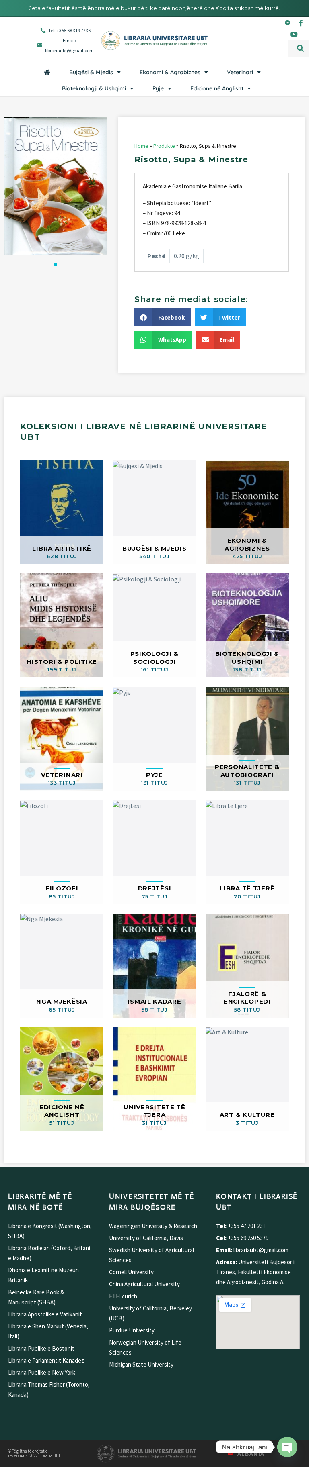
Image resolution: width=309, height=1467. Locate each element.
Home (141, 146)
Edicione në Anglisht (216, 88)
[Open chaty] (287, 1447)
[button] (300, 48)
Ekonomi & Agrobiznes (170, 72)
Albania (251, 1454)
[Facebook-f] (301, 23)
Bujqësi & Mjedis (91, 72)
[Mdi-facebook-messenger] (287, 23)
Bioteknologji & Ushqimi (94, 88)
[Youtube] (294, 34)
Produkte (164, 146)
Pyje (158, 88)
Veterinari (240, 72)
